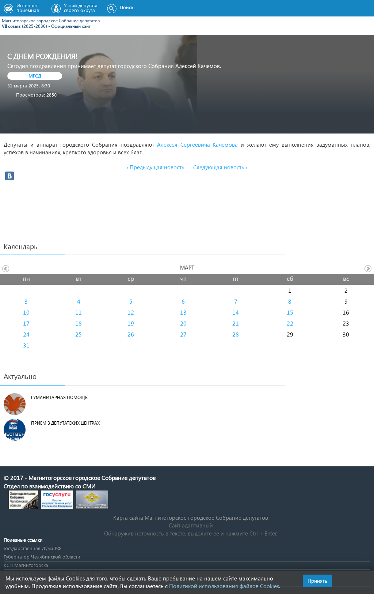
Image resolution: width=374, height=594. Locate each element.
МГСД (34, 75)
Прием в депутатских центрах (65, 423)
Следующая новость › (220, 167)
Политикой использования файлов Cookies (224, 586)
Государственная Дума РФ (32, 548)
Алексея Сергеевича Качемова (196, 144)
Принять (317, 580)
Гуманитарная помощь (59, 397)
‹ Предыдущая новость (155, 167)
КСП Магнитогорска (26, 565)
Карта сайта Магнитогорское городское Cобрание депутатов (190, 517)
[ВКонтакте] (9, 176)
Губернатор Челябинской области (42, 556)
